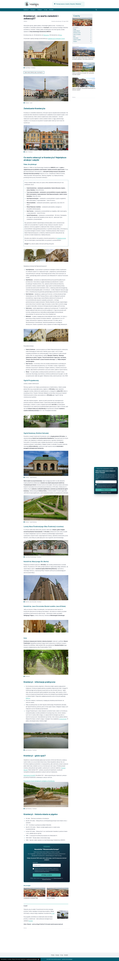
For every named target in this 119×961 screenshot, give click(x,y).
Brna (60, 35)
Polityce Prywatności (57, 878)
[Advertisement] (35, 937)
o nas (52, 913)
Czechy (26, 9)
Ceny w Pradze (51, 898)
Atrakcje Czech (77, 32)
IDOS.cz (28, 698)
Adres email (35, 862)
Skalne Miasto (76, 31)
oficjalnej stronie (61, 238)
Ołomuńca (46, 35)
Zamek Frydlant (77, 39)
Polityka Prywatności (104, 492)
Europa (32, 9)
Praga (74, 29)
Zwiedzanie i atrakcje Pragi (31, 898)
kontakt (31, 920)
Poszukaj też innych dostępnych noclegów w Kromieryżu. (39, 781)
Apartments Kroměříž (29, 775)
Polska (39, 9)
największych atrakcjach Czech (56, 38)
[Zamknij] (116, 469)
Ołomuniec (75, 38)
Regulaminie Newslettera (46, 879)
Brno (74, 36)
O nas (45, 9)
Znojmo (75, 41)
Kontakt (51, 9)
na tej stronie (62, 719)
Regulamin (109, 492)
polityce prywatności (32, 959)
